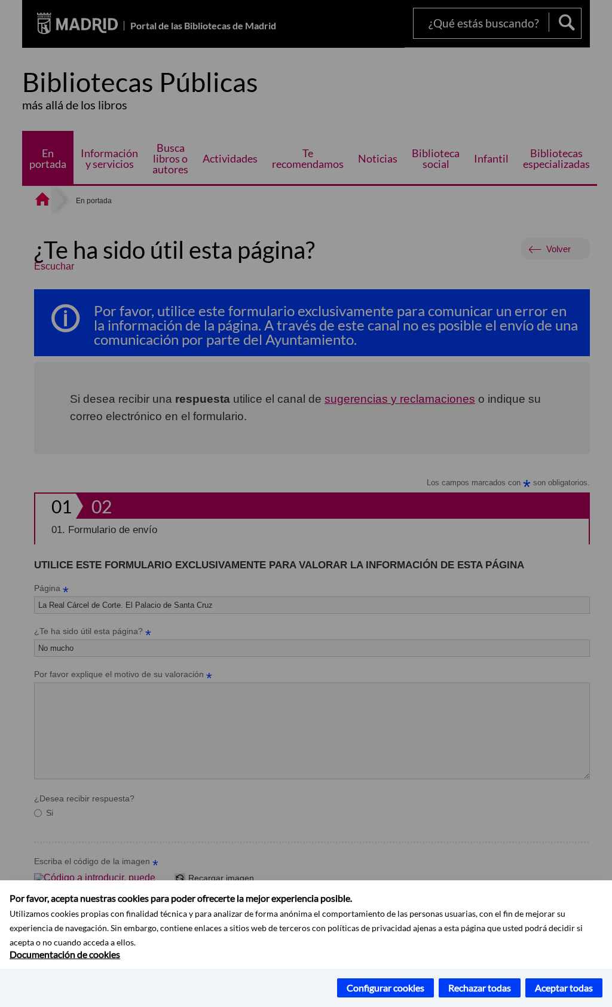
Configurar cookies (385, 987)
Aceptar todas (564, 987)
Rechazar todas (479, 987)
